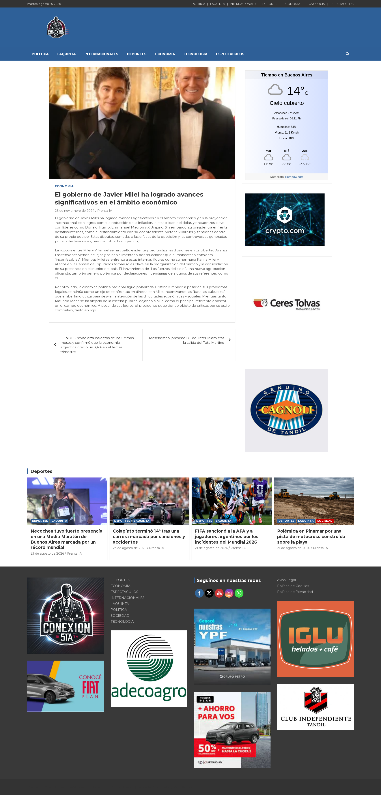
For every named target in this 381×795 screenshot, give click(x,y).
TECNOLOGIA (315, 4)
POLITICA (198, 4)
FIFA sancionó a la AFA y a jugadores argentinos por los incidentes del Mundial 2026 (226, 536)
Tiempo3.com (294, 176)
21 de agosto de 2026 (211, 548)
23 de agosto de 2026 (47, 553)
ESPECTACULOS (342, 4)
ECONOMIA (292, 4)
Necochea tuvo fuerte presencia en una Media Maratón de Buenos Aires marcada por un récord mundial (67, 539)
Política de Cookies (293, 586)
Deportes (41, 471)
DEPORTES (270, 4)
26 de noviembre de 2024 (74, 211)
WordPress (183, 787)
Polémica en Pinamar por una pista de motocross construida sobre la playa (311, 536)
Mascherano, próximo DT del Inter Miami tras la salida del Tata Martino (186, 340)
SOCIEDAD (324, 520)
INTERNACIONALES (243, 4)
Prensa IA (104, 211)
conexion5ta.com (72, 787)
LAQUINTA (217, 4)
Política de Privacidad (295, 592)
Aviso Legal (286, 580)
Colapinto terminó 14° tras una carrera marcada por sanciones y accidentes (149, 536)
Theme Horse (121, 787)
